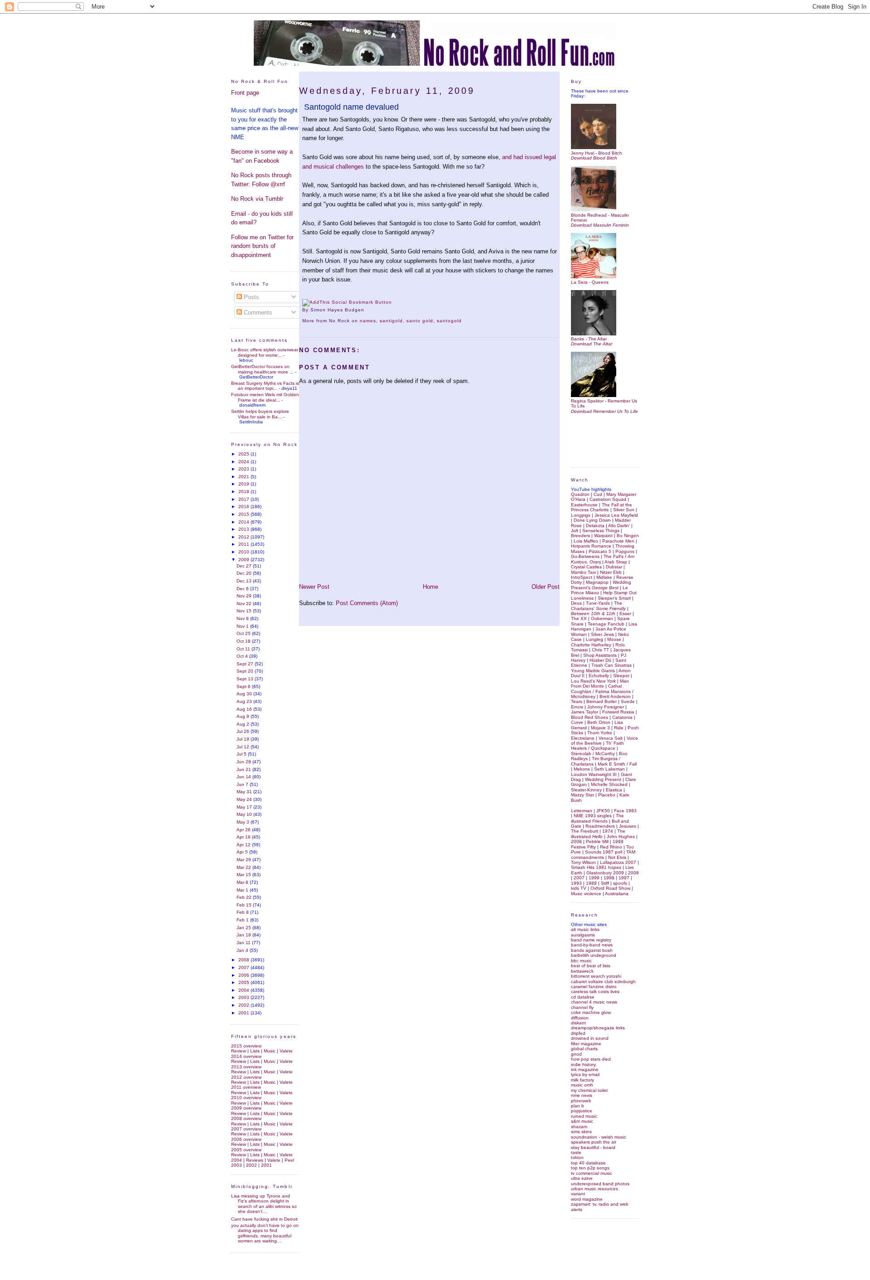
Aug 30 (245, 693)
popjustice (581, 1110)
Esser (625, 613)
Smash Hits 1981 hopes (596, 867)
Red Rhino (611, 846)
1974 (607, 831)
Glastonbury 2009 (605, 872)
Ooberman (602, 618)
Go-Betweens (585, 556)
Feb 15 (245, 904)
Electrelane (582, 738)
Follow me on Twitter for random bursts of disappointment (262, 246)
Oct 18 (244, 641)
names (368, 320)
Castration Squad (608, 499)
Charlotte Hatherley (591, 644)
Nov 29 (245, 595)
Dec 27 (245, 565)
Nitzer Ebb (611, 572)
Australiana (616, 893)
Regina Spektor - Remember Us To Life (604, 403)
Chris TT (600, 649)
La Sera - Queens (590, 282)
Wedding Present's (601, 585)
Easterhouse (584, 504)
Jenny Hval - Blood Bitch (596, 152)
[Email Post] (367, 309)
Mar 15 (244, 874)
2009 (244, 559)
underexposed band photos (600, 1183)
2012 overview (246, 1077)
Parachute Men (618, 540)
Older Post (546, 586)
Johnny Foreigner (605, 706)
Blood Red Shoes (589, 717)
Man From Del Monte (600, 683)
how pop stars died (591, 1059)
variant (578, 1193)
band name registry (591, 939)
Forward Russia (618, 711)
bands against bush (592, 950)
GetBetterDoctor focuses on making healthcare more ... (262, 369)
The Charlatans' (598, 606)
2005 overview (246, 1149)
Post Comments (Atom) (367, 603)
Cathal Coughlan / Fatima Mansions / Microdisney (602, 691)
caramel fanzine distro (594, 986)
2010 (244, 551)
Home (430, 586)
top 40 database (588, 1162)
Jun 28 (244, 761)
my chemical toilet (589, 1090)
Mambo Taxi (583, 572)
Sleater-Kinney (586, 789)
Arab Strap (615, 561)
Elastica (614, 789)
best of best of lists (590, 965)
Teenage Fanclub (606, 623)
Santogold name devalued (351, 107)
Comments (257, 312)
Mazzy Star (582, 794)
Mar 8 (243, 882)
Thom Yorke (599, 732)
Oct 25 (244, 633)
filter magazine (586, 1043)
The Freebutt (584, 831)
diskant (578, 1022)
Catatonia (622, 717)
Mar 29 (244, 859)
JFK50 (603, 810)
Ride (619, 727)
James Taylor (584, 711)
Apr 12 (244, 844)
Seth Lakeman (609, 768)
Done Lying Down (592, 520)
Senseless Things (600, 530)
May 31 (245, 791)
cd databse (582, 996)
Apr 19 (244, 836)
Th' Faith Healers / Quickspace (597, 746)
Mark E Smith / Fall (617, 763)
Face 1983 (625, 810)
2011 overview (246, 1087)
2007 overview (246, 1128)
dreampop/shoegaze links (598, 1027)
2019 (244, 483)
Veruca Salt (611, 738)
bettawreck (582, 971)
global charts (584, 1048)
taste (576, 1152)
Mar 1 (243, 889)
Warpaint (603, 535)
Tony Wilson (583, 862)
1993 (576, 883)
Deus (576, 603)
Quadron (580, 494)
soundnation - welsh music (598, 1137)
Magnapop (597, 582)
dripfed (578, 1033)
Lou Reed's (593, 681)
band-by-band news (592, 944)
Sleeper (621, 675)
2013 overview (246, 1066)
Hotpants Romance (591, 545)
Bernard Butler (601, 701)
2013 (244, 529)
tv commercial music (591, 1173)
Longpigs (580, 515)
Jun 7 (243, 784)
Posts (250, 297)
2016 (244, 506)
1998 (609, 877)
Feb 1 (243, 919)
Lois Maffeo (586, 540)
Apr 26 (244, 829)
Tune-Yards (598, 603)
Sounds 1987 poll (603, 851)
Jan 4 (243, 950)
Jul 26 (244, 731)
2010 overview (246, 1097)
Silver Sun (623, 509)
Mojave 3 (600, 727)
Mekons (582, 768)
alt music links (585, 929)
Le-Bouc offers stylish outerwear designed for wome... (264, 352)
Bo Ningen (628, 535)
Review (238, 1050)
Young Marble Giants (593, 670)
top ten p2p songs (590, 1167)
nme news (581, 1095)
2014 (244, 521)
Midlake (604, 577)
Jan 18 (244, 934)
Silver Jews (602, 634)
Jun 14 (244, 776)
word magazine (587, 1199)
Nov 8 (243, 618)
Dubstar (614, 566)
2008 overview (246, 1118)
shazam (579, 1126)
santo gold (419, 320)
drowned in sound (590, 1038)
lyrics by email (585, 1074)
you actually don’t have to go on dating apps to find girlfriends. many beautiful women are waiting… (265, 1233)
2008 (244, 959)
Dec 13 (245, 580)
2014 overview (246, 1056)
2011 (244, 544)
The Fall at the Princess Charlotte (601, 507)
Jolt (574, 530)
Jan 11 (244, 942)
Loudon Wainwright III (594, 774)
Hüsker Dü (600, 660)
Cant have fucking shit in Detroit (264, 1219)
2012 (244, 536)
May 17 (245, 807)
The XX (579, 618)
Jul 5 (242, 754)
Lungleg (594, 639)
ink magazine (585, 1069)
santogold (449, 320)
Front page (245, 92)
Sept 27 (246, 663)
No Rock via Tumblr (257, 198)
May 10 (245, 814)
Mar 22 (244, 867)
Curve (577, 722)
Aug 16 (245, 709)
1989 (591, 883)
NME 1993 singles (593, 815)
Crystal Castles (586, 566)
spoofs (620, 883)
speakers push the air (593, 1141)
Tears (576, 701)
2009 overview (246, 1107)
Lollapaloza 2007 (618, 862)
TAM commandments (603, 854)
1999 (594, 877)
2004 (244, 990)
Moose (614, 639)
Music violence (586, 893)
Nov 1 (243, 626)
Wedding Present (603, 779)
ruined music (584, 1116)
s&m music (582, 1121)
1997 (624, 877)
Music (270, 1050)
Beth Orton (598, 722)
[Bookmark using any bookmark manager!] (347, 302)
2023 (244, 468)
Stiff (605, 883)
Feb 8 (243, 912)
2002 (244, 1005)
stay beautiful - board (593, 1147)
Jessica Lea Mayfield (616, 515)
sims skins (581, 1131)
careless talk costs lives (595, 991)
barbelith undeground (593, 955)
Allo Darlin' (619, 525)
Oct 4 (243, 656)
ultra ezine (582, 1178)
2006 (244, 975)
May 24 (245, 799)
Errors (577, 706)
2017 (244, 499)
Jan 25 (244, 927)
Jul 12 (244, 746)
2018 (244, 491)
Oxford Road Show (610, 888)
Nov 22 (245, 603)
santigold (391, 320)
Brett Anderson (615, 696)
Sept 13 (246, 678)
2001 (244, 1012)
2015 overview (246, 1045)
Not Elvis (617, 857)
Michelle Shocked (609, 784)
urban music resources (594, 1188)
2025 (244, 453)
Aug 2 (244, 724)
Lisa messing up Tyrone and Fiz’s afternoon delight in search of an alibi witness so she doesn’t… (264, 1203)
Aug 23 (245, 701)
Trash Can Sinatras (611, 665)
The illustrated (597, 818)
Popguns (624, 551)
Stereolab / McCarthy (593, 753)
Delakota (595, 525)
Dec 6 (243, 588)
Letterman (581, 810)
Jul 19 (244, 739)
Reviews (254, 1160)
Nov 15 (245, 610)
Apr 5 (243, 851)
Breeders (580, 535)
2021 (244, 476)
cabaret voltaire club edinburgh (603, 981)
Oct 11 (244, 648)
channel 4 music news (594, 1001)
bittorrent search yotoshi (596, 976)
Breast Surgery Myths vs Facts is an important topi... (265, 386)
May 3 (244, 821)
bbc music (581, 960)
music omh (582, 1084)
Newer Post (314, 586)
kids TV (578, 888)
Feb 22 (245, 897)
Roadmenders (600, 826)
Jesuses (627, 826)
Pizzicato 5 (600, 551)
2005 (244, 982)
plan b (577, 1105)
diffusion (580, 1017)
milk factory (582, 1079)
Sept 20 (246, 671)
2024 (244, 461)
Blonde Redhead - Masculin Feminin (600, 218)
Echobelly (599, 675)
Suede (628, 701)
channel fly (582, 1007)
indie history (583, 1064)
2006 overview (246, 1139)
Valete (286, 1050)
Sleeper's (614, 598)
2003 (244, 997)
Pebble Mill (597, 841)
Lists (255, 1050)
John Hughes (621, 836)
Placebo (606, 794)
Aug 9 (244, 716)
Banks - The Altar (589, 338)
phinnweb (581, 1100)
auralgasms (583, 934)
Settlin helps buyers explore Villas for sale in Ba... (260, 414)
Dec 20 (245, 573)
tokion (577, 1157)
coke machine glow (591, 1012)
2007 (244, 967)
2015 (244, 514)
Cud (598, 494)
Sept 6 (244, 686)
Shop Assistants (600, 655)
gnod (576, 1054)
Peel (289, 1160)
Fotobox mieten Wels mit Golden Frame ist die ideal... (265, 397)
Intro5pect (581, 577)
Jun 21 (244, 769)
